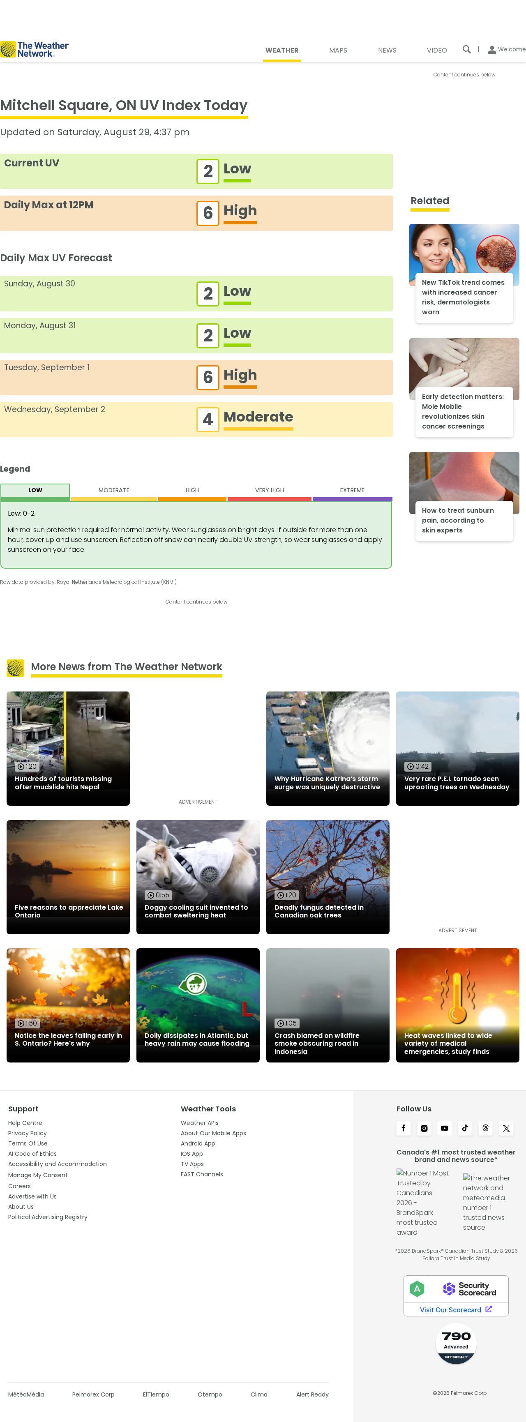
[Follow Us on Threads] (485, 1129)
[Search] (467, 49)
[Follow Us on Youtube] (444, 1129)
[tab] (35, 492)
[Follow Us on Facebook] (403, 1129)
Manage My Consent (38, 1175)
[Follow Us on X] (506, 1129)
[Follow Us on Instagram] (424, 1129)
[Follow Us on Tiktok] (465, 1129)
